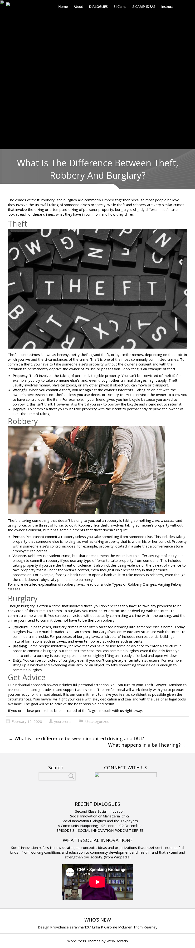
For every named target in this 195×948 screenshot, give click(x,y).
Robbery (85, 525)
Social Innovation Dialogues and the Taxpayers (100, 820)
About (78, 6)
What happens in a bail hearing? (147, 745)
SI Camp (120, 6)
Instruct (167, 6)
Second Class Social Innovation (100, 811)
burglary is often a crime (41, 605)
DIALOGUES (98, 6)
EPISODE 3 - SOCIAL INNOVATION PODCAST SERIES (100, 830)
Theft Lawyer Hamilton (163, 684)
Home (63, 6)
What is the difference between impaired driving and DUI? (76, 738)
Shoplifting (130, 368)
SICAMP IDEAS (143, 6)
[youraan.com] (11, 4)
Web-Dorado (117, 940)
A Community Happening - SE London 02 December (100, 825)
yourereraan (64, 721)
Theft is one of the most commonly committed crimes (134, 359)
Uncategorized (97, 721)
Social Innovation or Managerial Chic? (100, 816)
